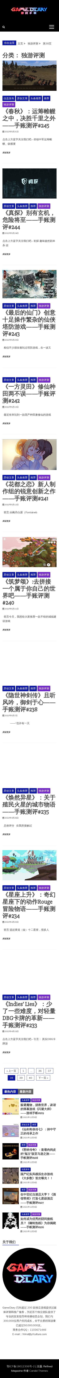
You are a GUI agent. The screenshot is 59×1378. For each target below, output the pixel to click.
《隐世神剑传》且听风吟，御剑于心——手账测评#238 (29, 702)
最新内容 (25, 1091)
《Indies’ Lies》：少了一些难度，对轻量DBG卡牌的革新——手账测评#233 (29, 1015)
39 (21, 1077)
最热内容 (10, 1091)
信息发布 (9, 98)
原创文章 (22, 98)
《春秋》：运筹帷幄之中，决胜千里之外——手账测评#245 (29, 118)
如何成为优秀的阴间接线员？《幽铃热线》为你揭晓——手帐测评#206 (38, 1223)
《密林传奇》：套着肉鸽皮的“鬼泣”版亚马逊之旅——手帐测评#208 (38, 1154)
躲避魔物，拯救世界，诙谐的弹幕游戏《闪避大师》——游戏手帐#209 (38, 1109)
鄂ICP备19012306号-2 (21, 1366)
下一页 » (43, 1077)
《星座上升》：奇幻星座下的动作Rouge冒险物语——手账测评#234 (29, 905)
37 (49, 1070)
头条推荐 (35, 98)
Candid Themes (38, 1370)
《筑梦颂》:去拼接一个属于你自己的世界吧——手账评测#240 (29, 592)
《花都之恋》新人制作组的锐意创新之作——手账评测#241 (29, 491)
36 (40, 1070)
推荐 (46, 98)
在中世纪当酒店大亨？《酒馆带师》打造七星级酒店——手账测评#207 (38, 1198)
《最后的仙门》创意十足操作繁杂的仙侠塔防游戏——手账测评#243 (29, 323)
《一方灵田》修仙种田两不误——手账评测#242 (29, 393)
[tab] (10, 1091)
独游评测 (9, 104)
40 (30, 1077)
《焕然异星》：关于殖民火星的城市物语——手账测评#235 (29, 804)
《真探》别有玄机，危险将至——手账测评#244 (29, 220)
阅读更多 (6, 153)
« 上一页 (11, 1070)
